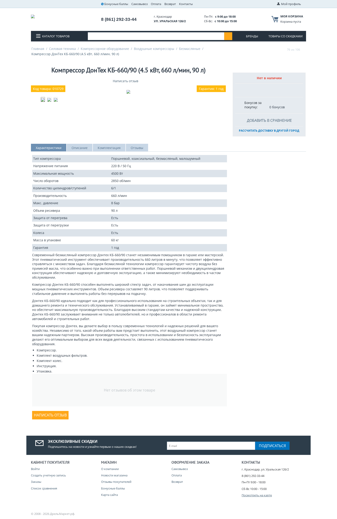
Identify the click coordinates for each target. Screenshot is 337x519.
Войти (35, 469)
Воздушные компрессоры (154, 48)
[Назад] (282, 49)
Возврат (170, 4)
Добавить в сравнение (269, 120)
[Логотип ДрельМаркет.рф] (33, 16)
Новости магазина (114, 475)
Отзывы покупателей (116, 482)
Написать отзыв (125, 81)
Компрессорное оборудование (105, 48)
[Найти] (228, 36)
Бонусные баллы (116, 4)
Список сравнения (44, 488)
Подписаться (272, 445)
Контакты (186, 4)
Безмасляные (189, 48)
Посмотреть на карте (257, 495)
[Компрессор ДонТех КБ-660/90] (128, 92)
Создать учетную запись (48, 475)
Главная (37, 48)
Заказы (36, 482)
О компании (110, 469)
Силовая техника (62, 48)
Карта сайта (109, 495)
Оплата (156, 4)
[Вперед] (304, 49)
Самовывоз (139, 4)
